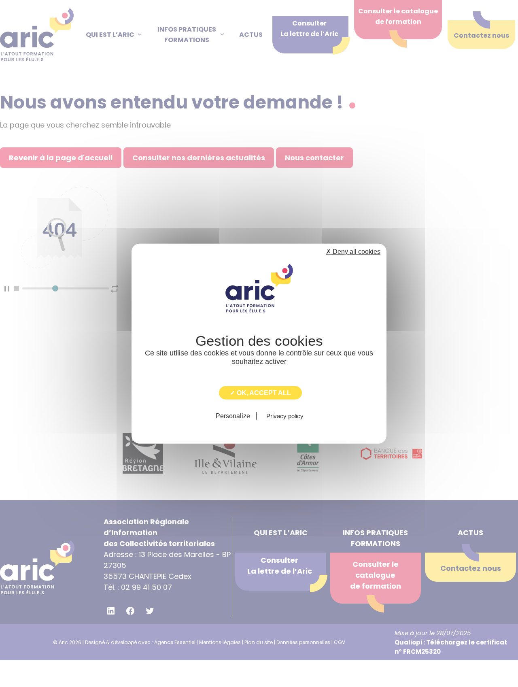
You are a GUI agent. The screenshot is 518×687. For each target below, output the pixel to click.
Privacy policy (285, 416)
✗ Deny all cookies (353, 251)
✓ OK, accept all (260, 392)
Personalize (233, 416)
